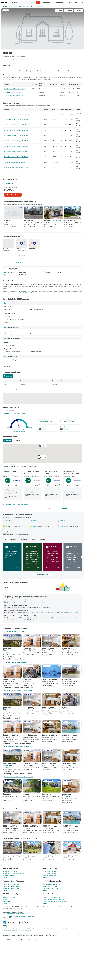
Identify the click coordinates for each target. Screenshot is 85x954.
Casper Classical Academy (19, 620)
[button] (38, 2)
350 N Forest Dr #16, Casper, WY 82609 (16, 135)
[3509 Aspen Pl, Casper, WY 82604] (51, 786)
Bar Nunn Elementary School (48, 618)
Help (64, 928)
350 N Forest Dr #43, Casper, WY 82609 (16, 146)
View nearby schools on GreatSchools (16, 504)
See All (7, 532)
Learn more (64, 508)
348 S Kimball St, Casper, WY (12, 92)
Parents (33, 539)
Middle (24, 466)
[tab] (8, 376)
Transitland (23, 906)
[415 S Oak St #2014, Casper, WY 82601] (32, 671)
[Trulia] (4, 922)
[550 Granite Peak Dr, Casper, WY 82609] (71, 640)
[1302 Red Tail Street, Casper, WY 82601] (72, 847)
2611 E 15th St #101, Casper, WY (13, 95)
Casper (24, 6)
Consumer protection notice (28, 916)
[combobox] (24, 2)
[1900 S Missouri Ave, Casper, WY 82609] (51, 640)
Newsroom (35, 928)
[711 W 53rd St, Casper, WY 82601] (32, 786)
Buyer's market (19, 430)
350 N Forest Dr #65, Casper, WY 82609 (16, 141)
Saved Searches (59, 2)
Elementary (15, 466)
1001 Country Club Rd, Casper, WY (14, 89)
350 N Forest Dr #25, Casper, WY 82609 (16, 125)
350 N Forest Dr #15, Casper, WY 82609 (16, 119)
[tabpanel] (42, 208)
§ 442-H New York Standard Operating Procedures (13, 913)
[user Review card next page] (82, 557)
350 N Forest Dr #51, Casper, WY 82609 (16, 130)
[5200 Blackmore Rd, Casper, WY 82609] (32, 640)
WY (20, 6)
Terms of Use (50, 928)
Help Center (35, 939)
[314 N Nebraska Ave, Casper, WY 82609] (33, 212)
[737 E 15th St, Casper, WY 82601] (12, 786)
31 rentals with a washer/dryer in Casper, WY (18, 746)
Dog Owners (23, 539)
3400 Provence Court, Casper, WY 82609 (16, 114)
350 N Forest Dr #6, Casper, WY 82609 (15, 151)
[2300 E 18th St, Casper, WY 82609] (51, 699)
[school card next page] (82, 486)
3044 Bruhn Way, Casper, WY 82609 (15, 172)
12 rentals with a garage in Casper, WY (16, 662)
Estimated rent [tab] (9, 183)
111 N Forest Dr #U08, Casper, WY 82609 (16, 167)
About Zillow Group (14, 928)
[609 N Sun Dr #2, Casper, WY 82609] (13, 212)
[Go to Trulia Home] (5, 2)
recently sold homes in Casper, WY (68, 612)
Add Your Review (42, 574)
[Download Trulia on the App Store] (12, 922)
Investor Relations (42, 928)
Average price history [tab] (19, 413)
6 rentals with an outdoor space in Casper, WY (18, 777)
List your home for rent (12, 195)
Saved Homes (46, 2)
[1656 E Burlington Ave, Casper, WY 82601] (53, 212)
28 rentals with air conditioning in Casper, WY (18, 690)
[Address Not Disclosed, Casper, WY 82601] (71, 671)
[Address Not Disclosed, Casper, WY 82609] (73, 212)
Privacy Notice (69, 928)
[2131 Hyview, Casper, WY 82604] (12, 847)
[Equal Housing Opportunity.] (22, 939)
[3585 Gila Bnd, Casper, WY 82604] (51, 671)
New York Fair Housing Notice (9, 914)
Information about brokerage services (13, 916)
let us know (55, 935)
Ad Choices (75, 928)
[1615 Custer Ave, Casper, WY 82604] (71, 786)
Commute (42, 539)
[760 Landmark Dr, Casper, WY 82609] (12, 640)
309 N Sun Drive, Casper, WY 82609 (14, 162)
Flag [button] (17, 567)
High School (33, 466)
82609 (30, 6)
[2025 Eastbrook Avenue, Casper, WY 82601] (32, 847)
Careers (30, 928)
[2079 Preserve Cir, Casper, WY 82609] (71, 726)
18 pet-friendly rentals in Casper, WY (15, 631)
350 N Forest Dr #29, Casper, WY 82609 (16, 157)
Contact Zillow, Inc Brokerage (10, 918)
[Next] (79, 217)
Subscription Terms (58, 928)
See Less (7, 366)
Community (12, 539)
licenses (47, 911)
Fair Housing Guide (24, 928)
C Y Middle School (73, 618)
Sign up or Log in (73, 2)
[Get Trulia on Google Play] (24, 922)
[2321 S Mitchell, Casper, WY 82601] (52, 847)
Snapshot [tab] (7, 413)
